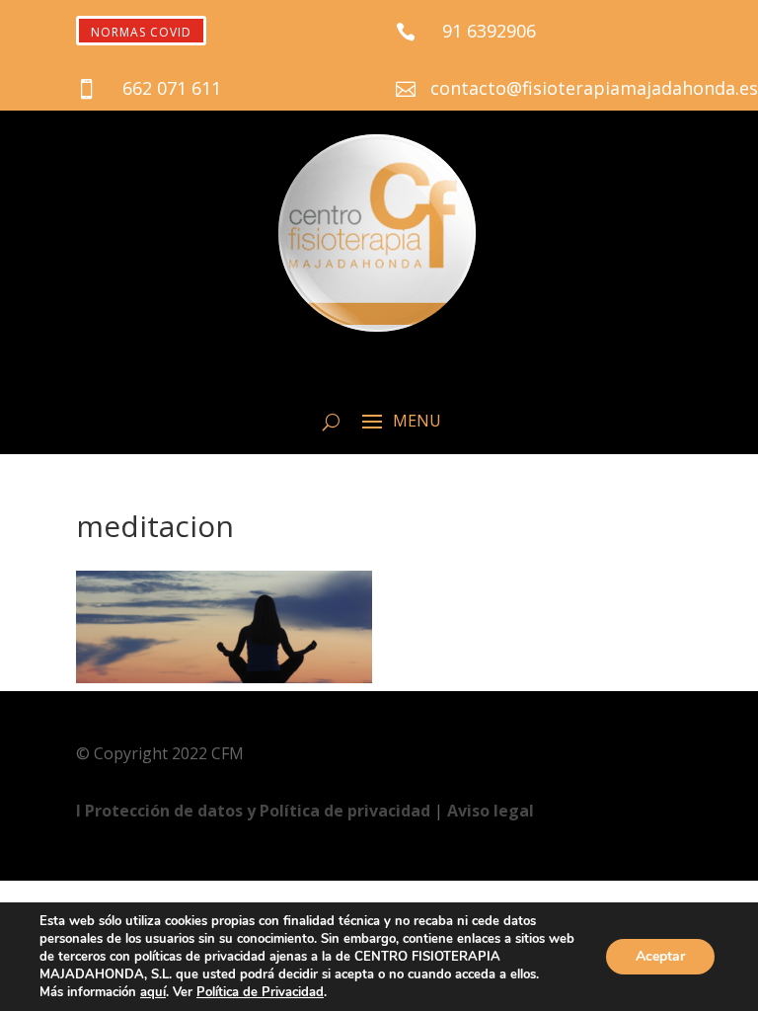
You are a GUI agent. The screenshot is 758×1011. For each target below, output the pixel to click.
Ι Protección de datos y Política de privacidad (255, 810)
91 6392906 (489, 30)
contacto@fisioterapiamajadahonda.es (594, 88)
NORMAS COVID (141, 32)
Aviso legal (490, 810)
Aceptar (660, 956)
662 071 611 (171, 88)
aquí (153, 992)
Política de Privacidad (260, 992)
